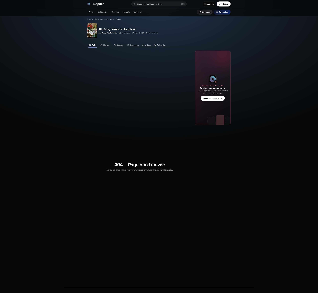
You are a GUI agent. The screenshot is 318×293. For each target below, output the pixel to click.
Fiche (94, 45)
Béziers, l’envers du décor (117, 29)
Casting (120, 45)
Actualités (138, 12)
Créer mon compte (211, 98)
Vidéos (148, 45)
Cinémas (115, 12)
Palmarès (126, 12)
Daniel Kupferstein (109, 33)
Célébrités (102, 12)
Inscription (223, 4)
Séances (206, 12)
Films (91, 12)
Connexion (209, 4)
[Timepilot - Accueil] (95, 3)
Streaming (223, 12)
